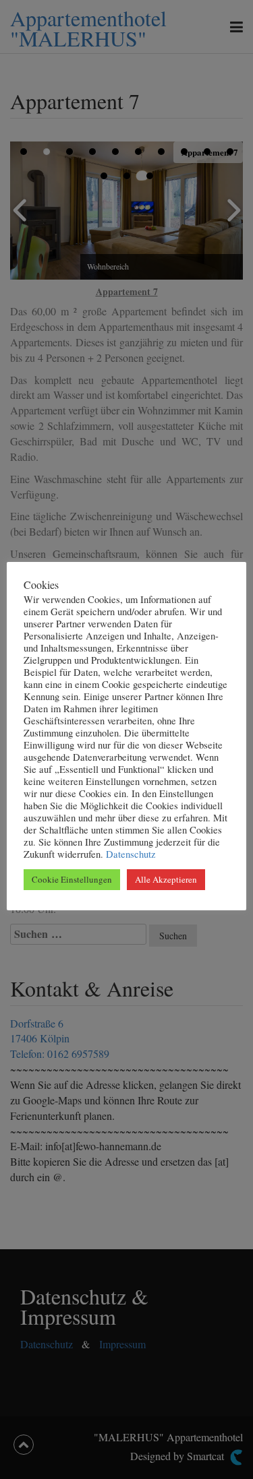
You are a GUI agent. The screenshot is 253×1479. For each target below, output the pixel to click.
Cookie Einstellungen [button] (72, 879)
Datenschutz (129, 854)
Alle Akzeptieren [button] (166, 879)
